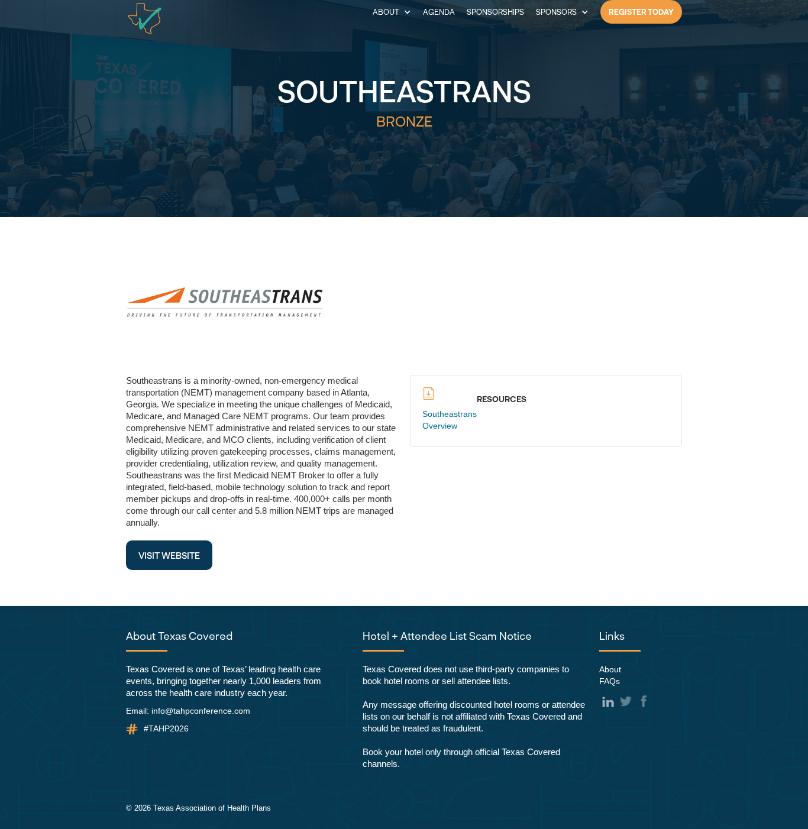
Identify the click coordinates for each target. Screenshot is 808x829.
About (610, 669)
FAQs (609, 681)
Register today (641, 12)
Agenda (439, 12)
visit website (169, 555)
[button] (392, 12)
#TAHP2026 (166, 728)
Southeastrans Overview (449, 419)
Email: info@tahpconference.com (188, 710)
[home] (144, 18)
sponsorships (495, 12)
